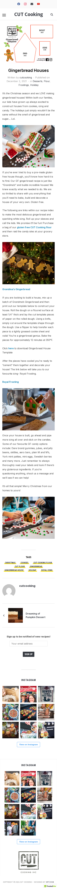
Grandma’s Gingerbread (16, 289)
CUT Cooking (28, 14)
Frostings (24, 85)
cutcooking (26, 77)
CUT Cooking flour (42, 563)
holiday (32, 570)
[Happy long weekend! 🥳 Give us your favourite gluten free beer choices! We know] (28, 828)
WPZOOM (50, 882)
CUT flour (20, 566)
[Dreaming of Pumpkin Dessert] (15, 615)
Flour (47, 81)
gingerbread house (14, 570)
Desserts (37, 81)
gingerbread (36, 566)
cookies (24, 563)
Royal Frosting (10, 381)
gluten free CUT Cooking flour (34, 227)
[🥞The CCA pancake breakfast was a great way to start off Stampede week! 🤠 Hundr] (46, 694)
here (11, 348)
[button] (4, 15)
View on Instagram (28, 744)
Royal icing (46, 570)
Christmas (10, 563)
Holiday (34, 85)
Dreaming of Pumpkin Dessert (35, 615)
